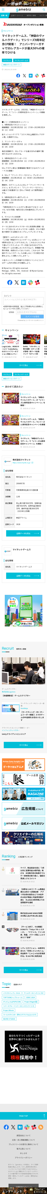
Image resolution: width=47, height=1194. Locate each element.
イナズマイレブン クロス (11, 993)
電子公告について (24, 1148)
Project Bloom (8, 1010)
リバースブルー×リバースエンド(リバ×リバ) (18, 1006)
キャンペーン (8, 31)
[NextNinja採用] (23, 1046)
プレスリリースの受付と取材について (23, 1144)
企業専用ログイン (23, 1187)
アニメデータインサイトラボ (33, 993)
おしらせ (23, 1153)
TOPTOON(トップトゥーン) (12, 997)
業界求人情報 (31, 15)
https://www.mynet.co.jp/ (22, 463)
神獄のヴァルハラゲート (11, 65)
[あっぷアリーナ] (23, 610)
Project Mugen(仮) (30, 1002)
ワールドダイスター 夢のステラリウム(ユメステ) (19, 1014)
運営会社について (24, 1135)
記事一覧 (4, 15)
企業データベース (17, 15)
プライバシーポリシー (23, 1157)
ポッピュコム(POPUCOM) (12, 1002)
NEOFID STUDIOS (9, 1019)
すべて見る (23, 365)
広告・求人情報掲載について (23, 1140)
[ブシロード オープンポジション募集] (23, 24)
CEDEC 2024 (30, 997)
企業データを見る (23, 533)
